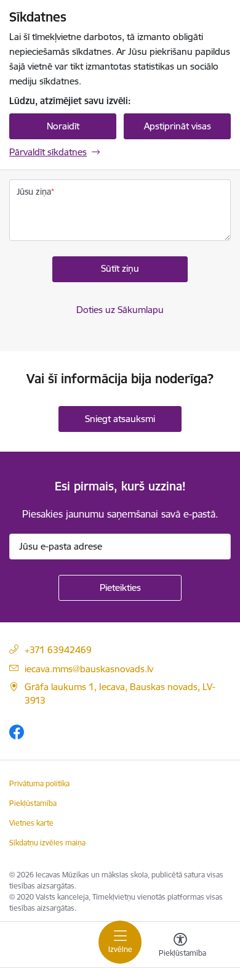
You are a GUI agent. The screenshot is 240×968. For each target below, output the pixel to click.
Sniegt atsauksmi (120, 419)
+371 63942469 (58, 650)
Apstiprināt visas (177, 126)
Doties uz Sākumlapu (120, 309)
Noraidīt (63, 126)
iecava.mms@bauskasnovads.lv (89, 669)
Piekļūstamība (33, 803)
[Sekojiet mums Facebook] (16, 731)
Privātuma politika (39, 783)
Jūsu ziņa (34, 191)
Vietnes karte (31, 823)
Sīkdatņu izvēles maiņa (47, 842)
